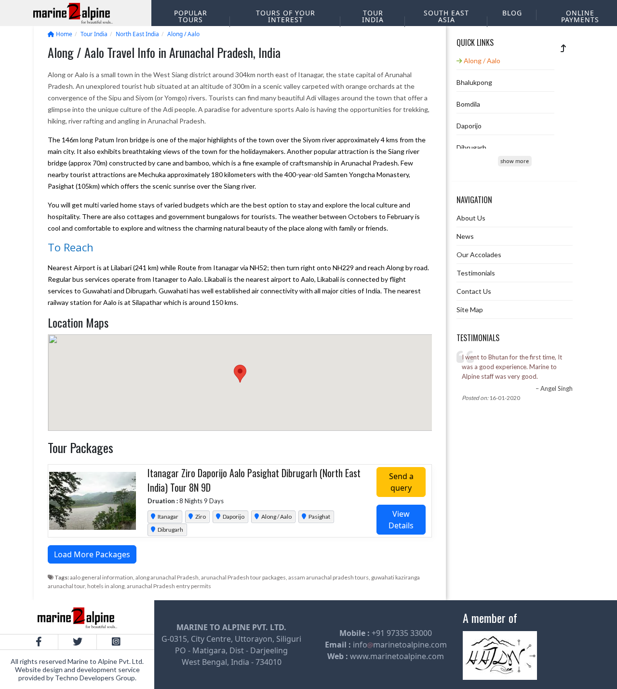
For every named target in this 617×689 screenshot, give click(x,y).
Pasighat (319, 516)
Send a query (401, 482)
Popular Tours (190, 16)
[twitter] (77, 641)
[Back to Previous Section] (563, 48)
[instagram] (115, 641)
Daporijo (233, 516)
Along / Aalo (276, 516)
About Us (470, 218)
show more (514, 161)
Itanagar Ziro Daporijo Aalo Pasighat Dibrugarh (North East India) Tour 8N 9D (254, 480)
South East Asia (446, 16)
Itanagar (167, 516)
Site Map (469, 309)
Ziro (200, 516)
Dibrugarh (170, 529)
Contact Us (473, 291)
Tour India (373, 16)
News (465, 236)
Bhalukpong (474, 82)
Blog (512, 12)
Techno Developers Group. (95, 678)
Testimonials (475, 273)
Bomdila (468, 104)
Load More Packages (92, 554)
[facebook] (38, 641)
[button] (240, 374)
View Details (401, 520)
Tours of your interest (285, 16)
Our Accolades (478, 254)
